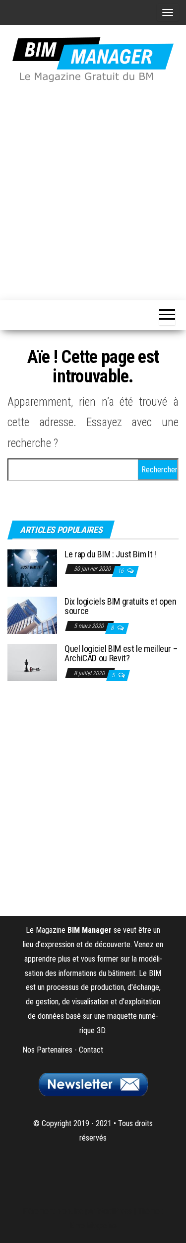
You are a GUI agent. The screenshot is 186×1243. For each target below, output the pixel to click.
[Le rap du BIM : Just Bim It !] (32, 567)
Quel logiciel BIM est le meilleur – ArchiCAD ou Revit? (120, 653)
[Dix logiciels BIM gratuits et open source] (32, 614)
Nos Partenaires (47, 1050)
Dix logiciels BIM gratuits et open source (120, 606)
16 (121, 570)
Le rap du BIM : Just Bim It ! (110, 554)
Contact (91, 1050)
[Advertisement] (93, 189)
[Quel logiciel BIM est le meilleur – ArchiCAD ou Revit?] (32, 661)
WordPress (114, 1211)
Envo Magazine (93, 1225)
